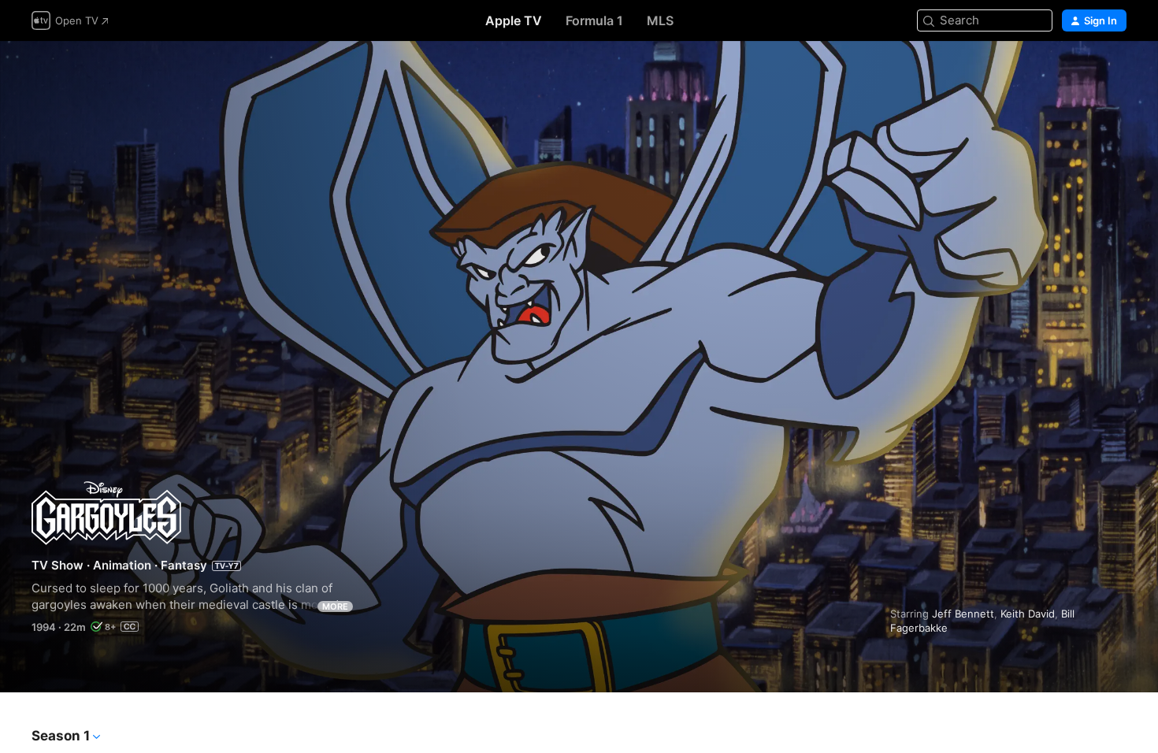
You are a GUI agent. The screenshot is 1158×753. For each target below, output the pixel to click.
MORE (335, 606)
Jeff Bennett (963, 613)
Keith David (1027, 613)
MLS (660, 20)
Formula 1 (594, 20)
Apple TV (513, 20)
